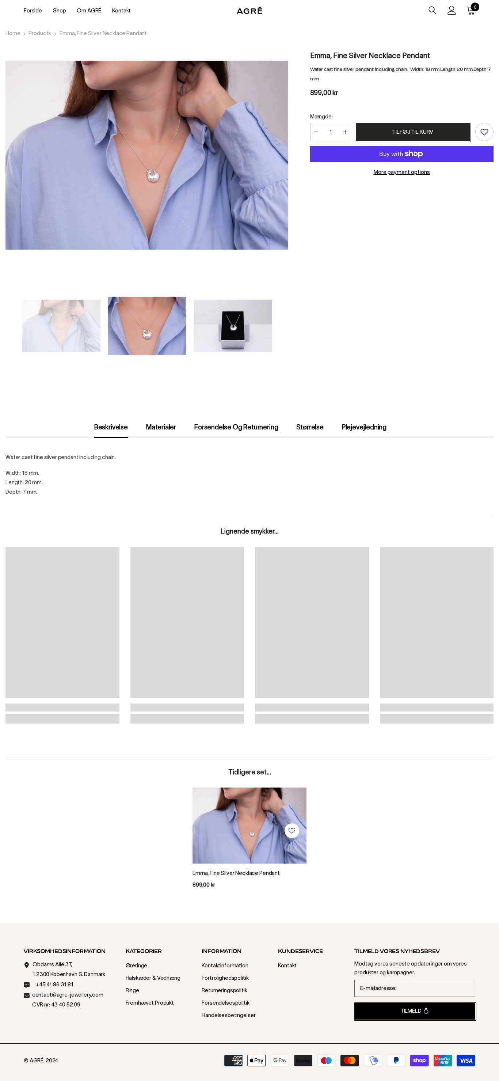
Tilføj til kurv (412, 132)
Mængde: (321, 116)
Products (39, 33)
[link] (62, 707)
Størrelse (309, 427)
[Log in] (451, 10)
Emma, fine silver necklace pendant (236, 873)
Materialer (161, 427)
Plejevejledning (364, 427)
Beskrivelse (111, 427)
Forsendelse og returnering (236, 427)
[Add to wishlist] (484, 132)
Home (12, 33)
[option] (146, 155)
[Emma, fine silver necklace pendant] (249, 826)
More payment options (402, 172)
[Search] (432, 10)
